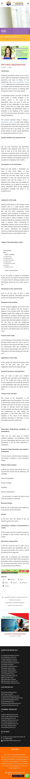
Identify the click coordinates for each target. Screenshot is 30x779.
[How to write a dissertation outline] (15, 52)
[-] (15, 3)
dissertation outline (7, 122)
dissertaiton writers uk (11, 597)
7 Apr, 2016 (13, 636)
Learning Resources (12, 37)
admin (4, 67)
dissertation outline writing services (14, 602)
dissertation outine (22, 597)
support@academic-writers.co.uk (16, 772)
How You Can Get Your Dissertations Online (15, 634)
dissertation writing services (15, 605)
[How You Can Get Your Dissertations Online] (15, 622)
